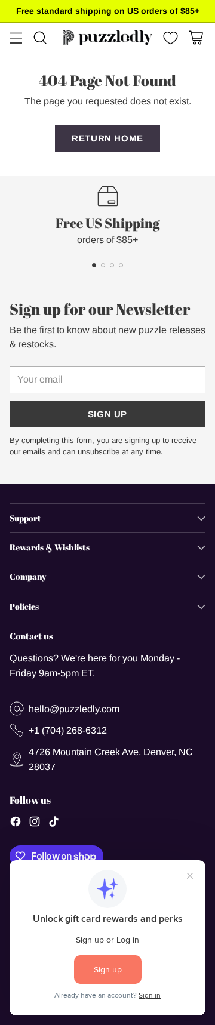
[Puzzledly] (107, 38)
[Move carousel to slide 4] (121, 265)
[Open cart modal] (195, 38)
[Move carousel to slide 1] (94, 265)
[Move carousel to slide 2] (103, 265)
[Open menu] (16, 38)
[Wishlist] (169, 38)
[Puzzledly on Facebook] (15, 823)
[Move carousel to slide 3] (112, 265)
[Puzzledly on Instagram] (34, 823)
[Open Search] (39, 38)
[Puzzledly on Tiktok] (54, 823)
